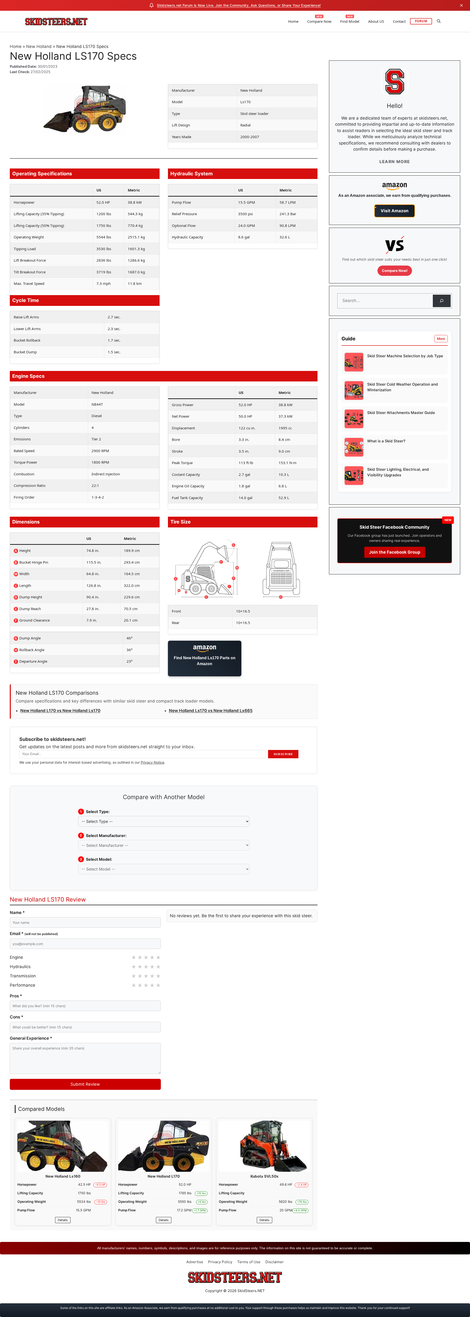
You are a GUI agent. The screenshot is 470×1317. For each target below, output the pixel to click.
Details (63, 1220)
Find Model (349, 21)
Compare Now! (395, 270)
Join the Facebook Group (394, 552)
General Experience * (31, 1038)
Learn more (394, 161)
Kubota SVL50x (264, 1176)
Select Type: (95, 811)
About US (376, 21)
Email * (34, 933)
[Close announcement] (461, 5)
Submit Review (85, 1084)
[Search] (442, 301)
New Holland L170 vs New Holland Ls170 (60, 710)
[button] (439, 21)
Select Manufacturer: (103, 835)
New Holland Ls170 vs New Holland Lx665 (211, 710)
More (441, 339)
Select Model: (96, 859)
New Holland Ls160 (63, 1176)
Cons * (16, 1017)
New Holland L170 (164, 1176)
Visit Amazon (395, 210)
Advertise (194, 1262)
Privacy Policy (220, 1262)
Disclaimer (274, 1262)
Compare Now (319, 21)
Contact (399, 21)
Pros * (16, 995)
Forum (421, 21)
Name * (17, 912)
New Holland (39, 46)
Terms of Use (248, 1262)
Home (293, 21)
